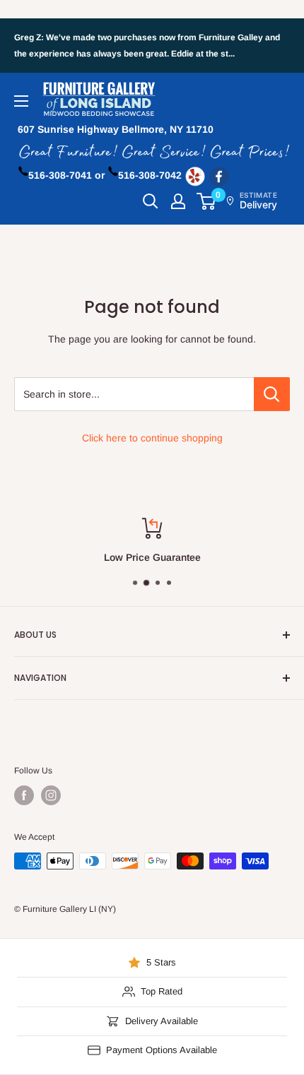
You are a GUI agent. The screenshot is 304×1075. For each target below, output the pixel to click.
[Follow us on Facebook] (24, 795)
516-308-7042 (150, 175)
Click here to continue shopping (152, 438)
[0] (207, 201)
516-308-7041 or (66, 175)
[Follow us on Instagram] (51, 795)
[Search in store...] (272, 394)
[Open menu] (21, 101)
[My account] (178, 201)
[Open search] (150, 201)
